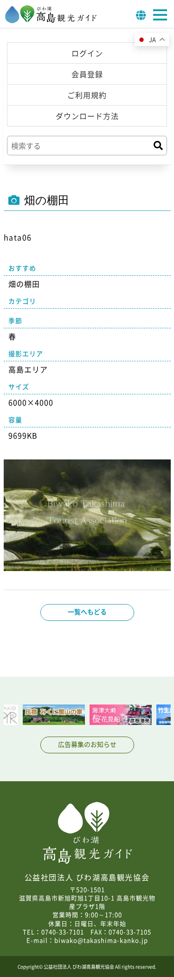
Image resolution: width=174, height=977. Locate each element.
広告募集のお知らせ (87, 744)
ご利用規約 (87, 94)
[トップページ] (51, 20)
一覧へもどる (87, 611)
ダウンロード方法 (87, 115)
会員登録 (87, 74)
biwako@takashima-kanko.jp (101, 940)
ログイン (87, 53)
